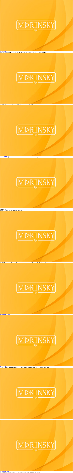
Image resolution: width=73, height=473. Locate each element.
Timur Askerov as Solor (3, 366)
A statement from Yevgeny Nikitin (4, 156)
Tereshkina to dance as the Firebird (5, 314)
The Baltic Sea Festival (3, 51)
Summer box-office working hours (5, 208)
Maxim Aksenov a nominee (4, 471)
